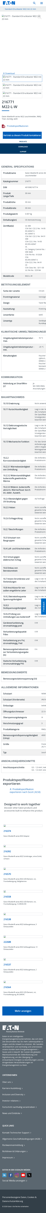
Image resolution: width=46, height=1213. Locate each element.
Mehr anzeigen (23, 1011)
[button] (43, 606)
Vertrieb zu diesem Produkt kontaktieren (22, 135)
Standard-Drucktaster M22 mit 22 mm (20, 9)
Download (10, 73)
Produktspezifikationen (17, 126)
